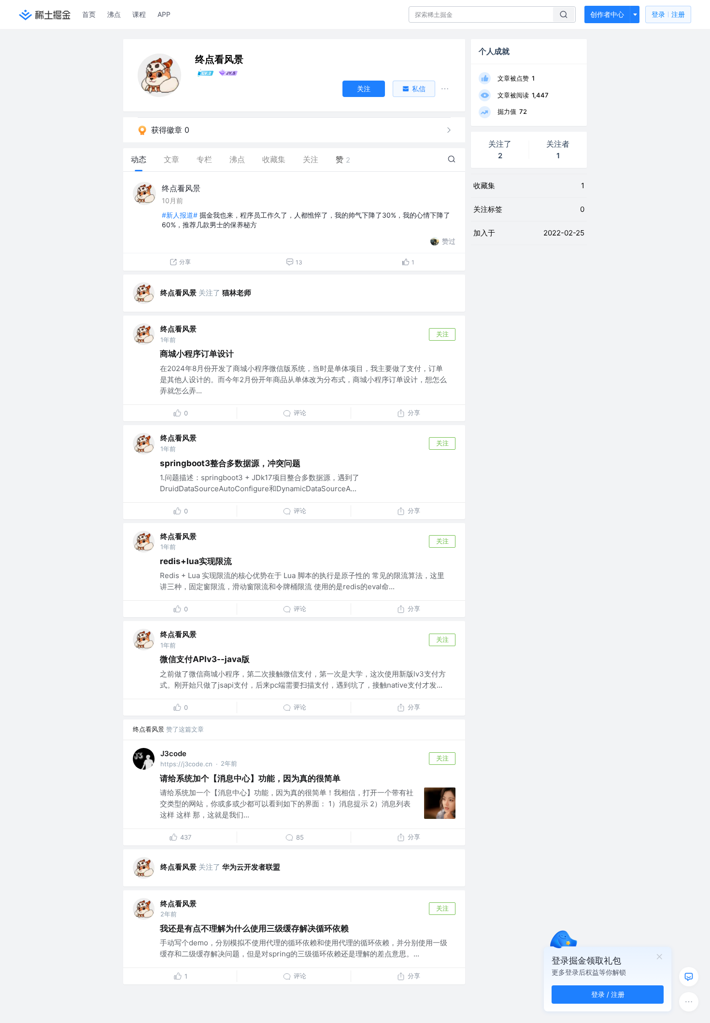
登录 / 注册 (608, 994)
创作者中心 (607, 14)
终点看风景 (181, 188)
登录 (668, 14)
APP (163, 14)
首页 (89, 14)
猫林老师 (236, 292)
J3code (173, 753)
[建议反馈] (688, 976)
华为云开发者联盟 (251, 866)
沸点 (114, 14)
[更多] (688, 1001)
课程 (139, 14)
